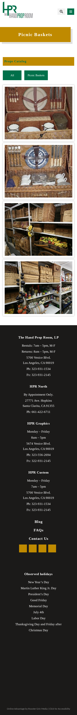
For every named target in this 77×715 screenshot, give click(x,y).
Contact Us (38, 538)
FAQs (39, 530)
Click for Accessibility (59, 709)
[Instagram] (52, 548)
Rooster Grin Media (37, 709)
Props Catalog (15, 61)
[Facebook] (23, 548)
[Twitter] (33, 548)
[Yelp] (42, 548)
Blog (39, 522)
